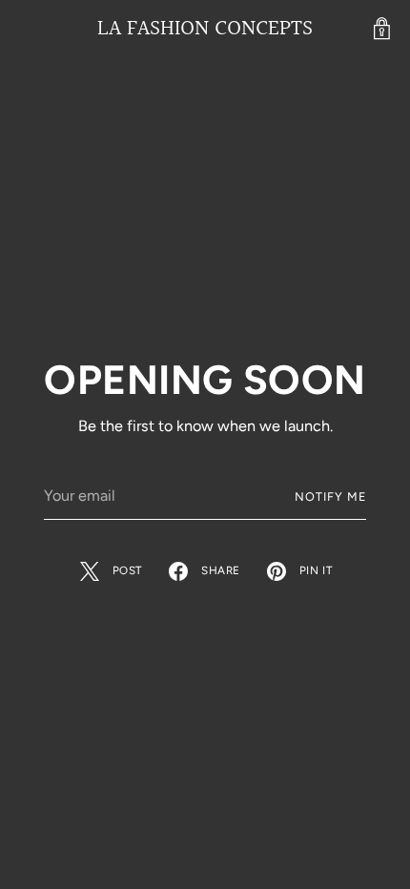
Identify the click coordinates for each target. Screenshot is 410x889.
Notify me (330, 496)
